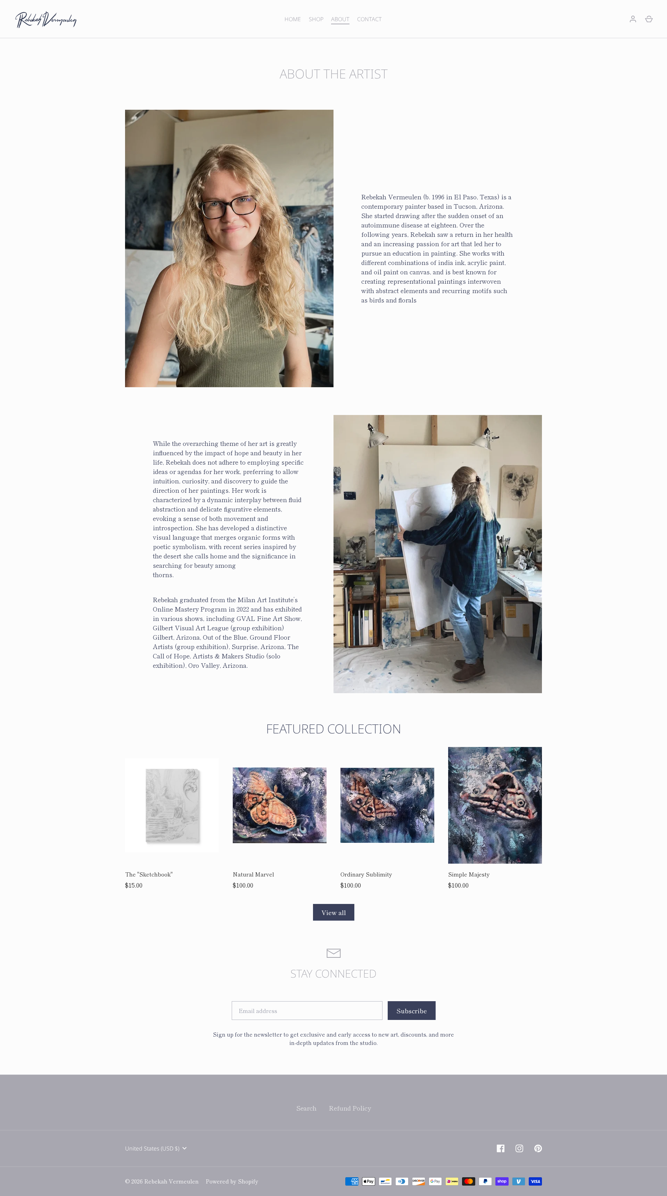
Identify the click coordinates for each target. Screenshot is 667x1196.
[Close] (403, 537)
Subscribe (333, 643)
